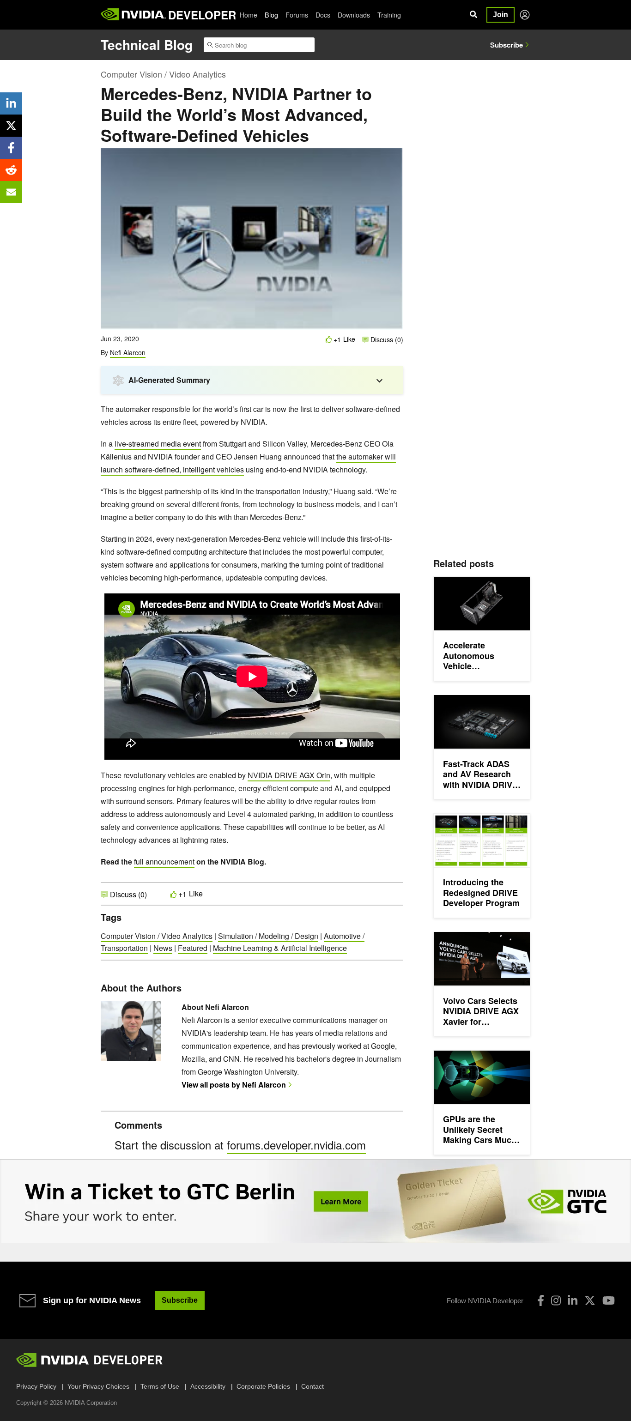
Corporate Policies (263, 1386)
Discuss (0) (386, 339)
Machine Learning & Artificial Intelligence (280, 948)
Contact (312, 1386)
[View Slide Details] (315, 1201)
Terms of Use (159, 1386)
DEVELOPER (202, 14)
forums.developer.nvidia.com (296, 1145)
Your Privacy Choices (98, 1386)
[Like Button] (329, 339)
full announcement (164, 861)
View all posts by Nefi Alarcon (234, 1084)
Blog (271, 14)
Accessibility (207, 1386)
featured (192, 948)
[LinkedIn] (572, 1300)
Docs (323, 14)
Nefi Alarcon (128, 352)
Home (248, 14)
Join (500, 14)
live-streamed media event (158, 443)
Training (389, 14)
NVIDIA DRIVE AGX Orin (289, 775)
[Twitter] (589, 1300)
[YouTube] (608, 1300)
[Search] (473, 14)
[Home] (133, 14)
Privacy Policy (36, 1386)
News (162, 948)
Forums (296, 14)
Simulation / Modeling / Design (268, 936)
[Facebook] (540, 1300)
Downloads (354, 14)
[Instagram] (556, 1300)
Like (349, 339)
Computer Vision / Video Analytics (163, 73)
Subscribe (506, 45)
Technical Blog (147, 44)
